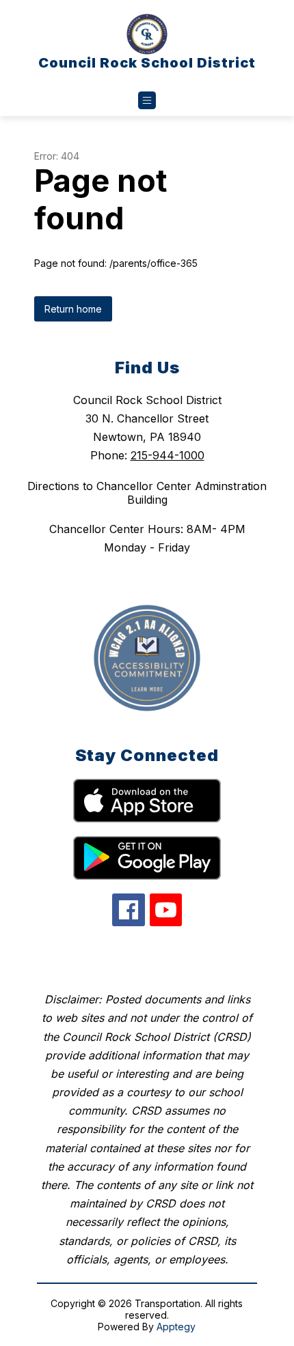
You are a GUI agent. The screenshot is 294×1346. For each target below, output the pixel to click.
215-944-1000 (167, 455)
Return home (73, 309)
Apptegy (176, 1326)
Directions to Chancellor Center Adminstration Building (147, 492)
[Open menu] (147, 100)
